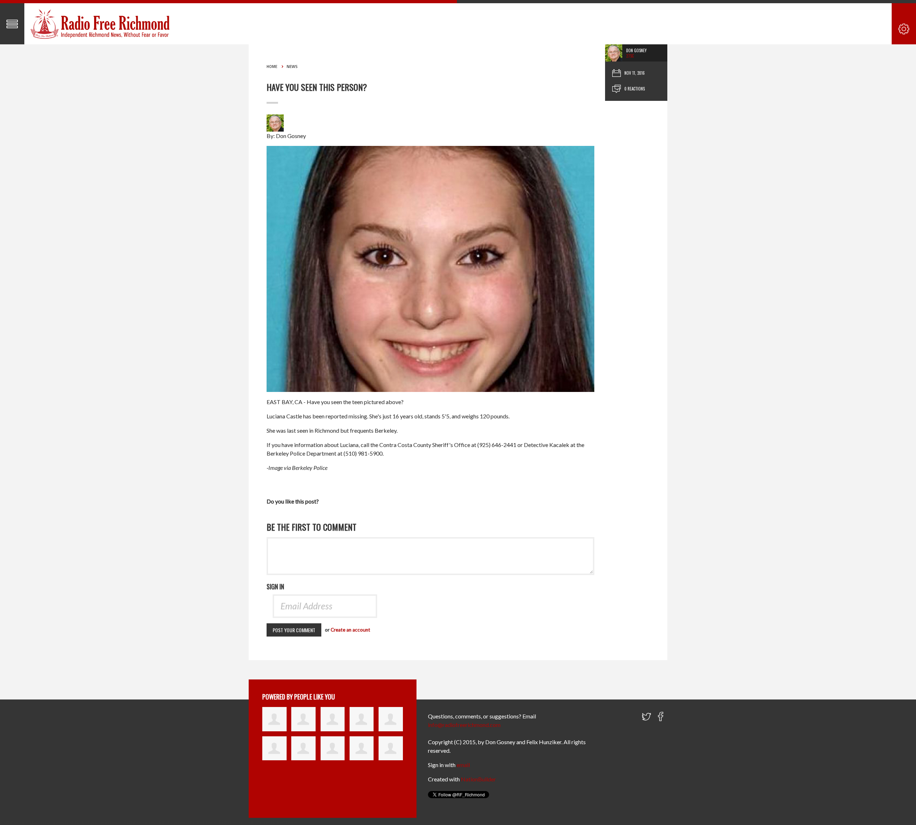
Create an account (350, 630)
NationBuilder (478, 779)
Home (272, 66)
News (292, 66)
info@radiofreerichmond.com (464, 724)
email (463, 764)
